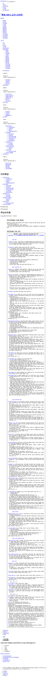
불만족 (6, 649)
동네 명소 (8, 167)
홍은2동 (5, 32)
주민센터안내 (6, 70)
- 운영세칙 (10, 135)
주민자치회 (8, 132)
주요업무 (8, 81)
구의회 (4, 8)
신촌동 (4, 24)
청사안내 (8, 83)
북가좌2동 (5, 38)
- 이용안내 (10, 128)
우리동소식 (8, 79)
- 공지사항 (10, 143)
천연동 (4, 21)
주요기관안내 (9, 94)
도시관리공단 (6, 10)
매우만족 (7, 645)
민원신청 (8, 111)
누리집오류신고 (6, 660)
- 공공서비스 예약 (12, 151)
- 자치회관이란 (11, 127)
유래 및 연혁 (8, 164)
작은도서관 (8, 98)
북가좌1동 (5, 36)
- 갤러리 (10, 129)
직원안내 (8, 82)
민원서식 (8, 114)
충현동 (4, 20)
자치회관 (5, 116)
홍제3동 (5, 30)
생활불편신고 (9, 115)
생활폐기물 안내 (9, 96)
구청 (4, 44)
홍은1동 (5, 31)
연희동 (4, 25)
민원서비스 (5, 102)
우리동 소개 (5, 154)
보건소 (4, 7)
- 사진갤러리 (11, 139)
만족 (6, 647)
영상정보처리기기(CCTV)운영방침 (11, 657)
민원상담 (8, 112)
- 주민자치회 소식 (12, 137)
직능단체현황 (9, 168)
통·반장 (7, 99)
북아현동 (5, 23)
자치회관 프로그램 (10, 146)
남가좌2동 (5, 35)
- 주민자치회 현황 (12, 136)
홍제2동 (5, 28)
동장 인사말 (8, 163)
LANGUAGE (11, 1)
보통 (6, 648)
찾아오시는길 (6, 661)
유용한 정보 (5, 85)
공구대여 (8, 100)
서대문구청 (5, 6)
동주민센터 (5, 49)
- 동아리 (10, 148)
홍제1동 (2, 18)
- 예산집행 (10, 144)
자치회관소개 (9, 125)
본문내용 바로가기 (5, 1)
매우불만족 (7, 651)
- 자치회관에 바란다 (12, 131)
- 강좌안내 (10, 147)
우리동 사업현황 (9, 152)
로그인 (4, 4)
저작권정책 (5, 658)
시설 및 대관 (8, 150)
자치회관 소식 (9, 142)
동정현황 (8, 165)
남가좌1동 (5, 34)
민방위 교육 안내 (9, 95)
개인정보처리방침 (7, 656)
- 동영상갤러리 (11, 140)
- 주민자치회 (11, 133)
